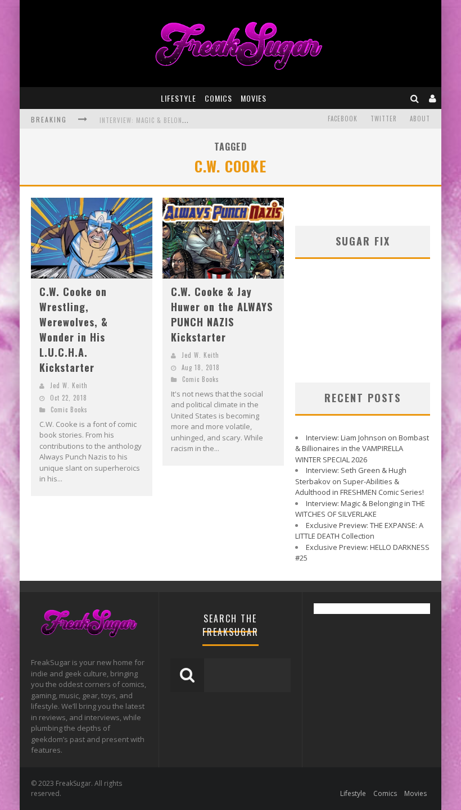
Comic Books (69, 409)
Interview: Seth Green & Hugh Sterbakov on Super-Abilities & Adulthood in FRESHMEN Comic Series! (359, 481)
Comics (218, 98)
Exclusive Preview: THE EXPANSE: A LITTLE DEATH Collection (359, 530)
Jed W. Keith (69, 385)
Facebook (343, 118)
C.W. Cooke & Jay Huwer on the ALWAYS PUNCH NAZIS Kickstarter (222, 314)
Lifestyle (178, 98)
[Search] (415, 98)
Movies (253, 98)
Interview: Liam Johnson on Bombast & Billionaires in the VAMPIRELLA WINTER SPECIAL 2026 (362, 449)
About (420, 118)
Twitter (383, 118)
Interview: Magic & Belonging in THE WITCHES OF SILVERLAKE (360, 509)
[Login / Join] (432, 98)
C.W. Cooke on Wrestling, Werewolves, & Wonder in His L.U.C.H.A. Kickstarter (73, 329)
